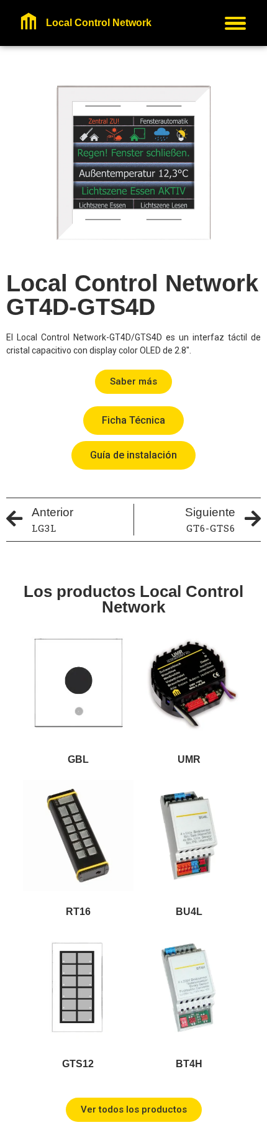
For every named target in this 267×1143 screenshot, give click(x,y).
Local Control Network (99, 22)
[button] (133, 382)
